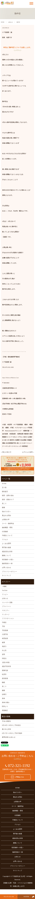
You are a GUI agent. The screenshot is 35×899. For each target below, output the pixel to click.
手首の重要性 (6, 721)
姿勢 (3, 654)
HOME (2, 22)
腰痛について (6, 555)
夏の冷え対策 (6, 729)
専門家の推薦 (6, 547)
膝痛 (3, 507)
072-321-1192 (19, 765)
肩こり (4, 503)
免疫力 (4, 646)
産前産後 (5, 678)
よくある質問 (6, 543)
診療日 (4, 694)
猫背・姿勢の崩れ (8, 495)
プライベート (6, 606)
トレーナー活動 (7, 602)
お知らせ (10, 22)
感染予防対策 (6, 666)
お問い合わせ (6, 567)
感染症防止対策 (7, 551)
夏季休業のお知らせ (8, 737)
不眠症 (4, 622)
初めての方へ (6, 511)
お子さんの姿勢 (27, 452)
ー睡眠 (4, 586)
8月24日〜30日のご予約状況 (11, 725)
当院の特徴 (5, 662)
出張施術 (5, 531)
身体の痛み (5, 702)
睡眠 (3, 682)
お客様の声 (5, 519)
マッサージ (5, 614)
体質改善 (5, 638)
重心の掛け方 (6, 452)
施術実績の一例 (7, 563)
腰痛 (3, 690)
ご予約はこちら (19, 777)
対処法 (4, 658)
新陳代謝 (5, 670)
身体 (3, 698)
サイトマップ (6, 575)
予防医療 (5, 630)
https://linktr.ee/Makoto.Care (10, 377)
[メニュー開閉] (31, 3)
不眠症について (7, 535)
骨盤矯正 (5, 710)
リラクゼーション (8, 618)
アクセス (5, 539)
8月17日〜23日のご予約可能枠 (12, 733)
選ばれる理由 (6, 515)
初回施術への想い (8, 559)
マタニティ (5, 610)
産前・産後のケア (8, 499)
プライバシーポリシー (9, 571)
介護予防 (5, 634)
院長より (5, 706)
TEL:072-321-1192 (9, 896)
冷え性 (4, 650)
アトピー (5, 594)
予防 (3, 626)
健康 (3, 642)
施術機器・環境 (7, 527)
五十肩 (4, 487)
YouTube (4, 590)
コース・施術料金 (8, 523)
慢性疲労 (5, 491)
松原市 (4, 674)
